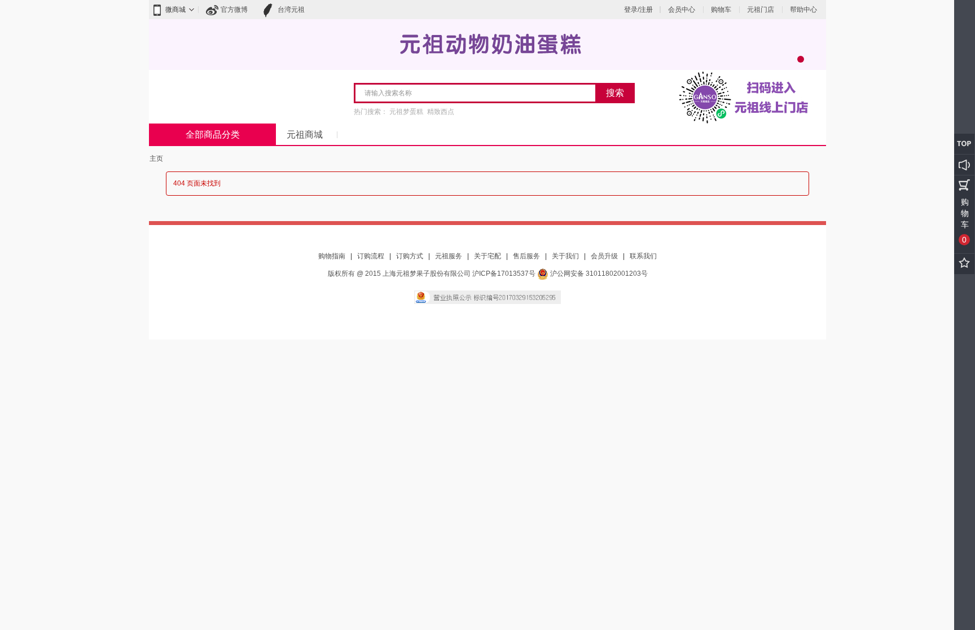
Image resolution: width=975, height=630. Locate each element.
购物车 (721, 10)
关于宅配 (487, 256)
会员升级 (604, 256)
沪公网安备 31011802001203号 (598, 273)
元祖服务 (448, 256)
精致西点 (440, 112)
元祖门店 (760, 10)
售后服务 (526, 256)
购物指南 (331, 256)
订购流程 (370, 256)
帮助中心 (803, 10)
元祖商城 (305, 134)
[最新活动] (964, 165)
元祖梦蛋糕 (406, 112)
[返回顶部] (964, 144)
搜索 (615, 93)
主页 (156, 158)
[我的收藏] (964, 264)
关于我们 (565, 256)
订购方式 (409, 256)
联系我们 (643, 256)
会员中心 (681, 10)
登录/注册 (638, 10)
